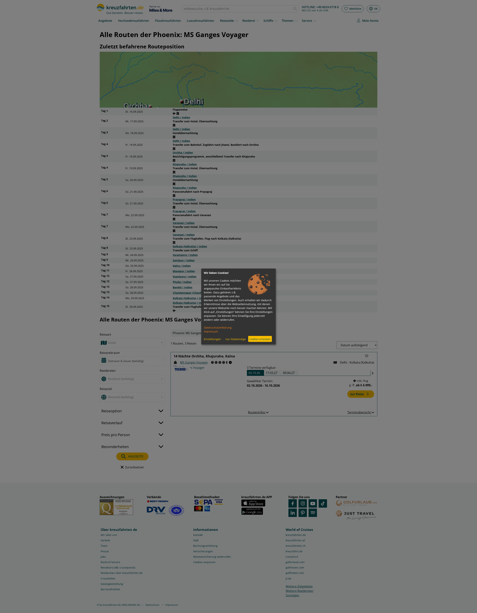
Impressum (211, 331)
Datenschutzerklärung (218, 327)
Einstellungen (212, 339)
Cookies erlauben (260, 339)
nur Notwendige (235, 339)
